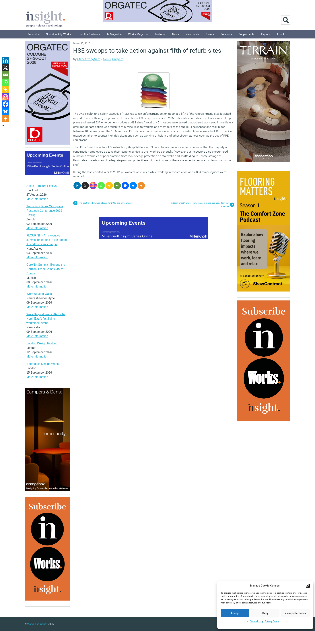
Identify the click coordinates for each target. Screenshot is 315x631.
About (280, 34)
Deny (265, 613)
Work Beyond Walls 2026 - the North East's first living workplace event (45, 319)
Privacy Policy (272, 621)
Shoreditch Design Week (42, 363)
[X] (85, 185)
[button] (308, 585)
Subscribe (34, 34)
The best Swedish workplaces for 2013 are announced (105, 203)
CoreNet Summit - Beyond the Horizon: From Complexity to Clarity (45, 269)
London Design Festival (41, 343)
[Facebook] (125, 185)
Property (118, 59)
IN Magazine (114, 34)
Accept (235, 613)
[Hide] (3, 125)
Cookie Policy (256, 621)
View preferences (295, 613)
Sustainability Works (58, 34)
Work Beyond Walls (39, 293)
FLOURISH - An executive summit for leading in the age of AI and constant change (46, 240)
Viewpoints (192, 34)
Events (210, 34)
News (175, 34)
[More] (141, 185)
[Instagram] (93, 185)
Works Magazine (138, 34)
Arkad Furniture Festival (41, 185)
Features (160, 34)
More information (37, 199)
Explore (265, 34)
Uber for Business (89, 34)
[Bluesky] (133, 185)
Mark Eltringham (88, 59)
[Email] (117, 185)
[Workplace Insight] (46, 19)
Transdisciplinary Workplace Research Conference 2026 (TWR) (44, 211)
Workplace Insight (37, 623)
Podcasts (226, 34)
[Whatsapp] (101, 185)
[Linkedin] (77, 185)
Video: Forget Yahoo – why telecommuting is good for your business (200, 204)
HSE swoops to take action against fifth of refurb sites (147, 50)
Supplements (246, 34)
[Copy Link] (109, 185)
